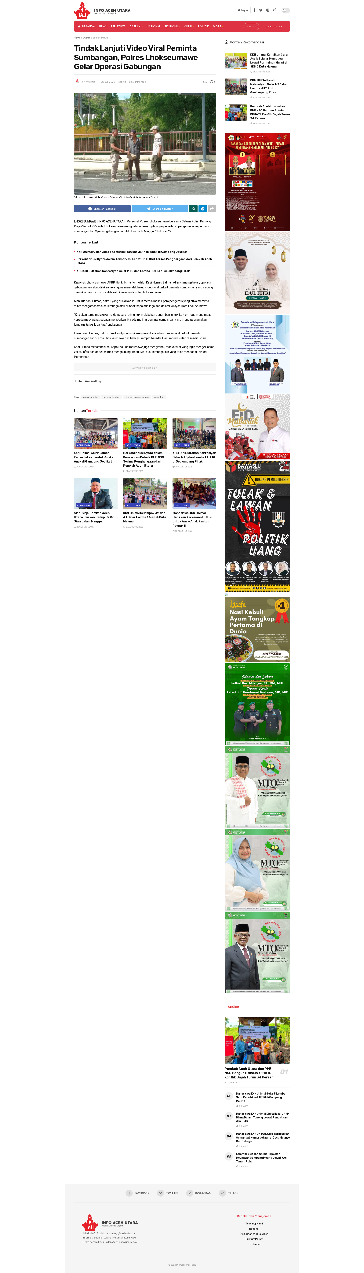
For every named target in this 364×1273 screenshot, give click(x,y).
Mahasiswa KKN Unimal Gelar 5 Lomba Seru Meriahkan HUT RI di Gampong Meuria (260, 1097)
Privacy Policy (254, 1238)
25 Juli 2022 (108, 81)
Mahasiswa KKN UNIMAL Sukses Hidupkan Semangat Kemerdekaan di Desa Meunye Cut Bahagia (263, 1137)
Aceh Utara (83, 445)
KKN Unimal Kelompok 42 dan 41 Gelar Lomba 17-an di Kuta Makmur (144, 517)
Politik (203, 26)
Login (244, 10)
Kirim (251, 26)
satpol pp (159, 397)
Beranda (88, 26)
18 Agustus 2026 (183, 531)
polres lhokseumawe (137, 397)
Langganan (274, 26)
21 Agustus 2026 (85, 466)
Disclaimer (254, 1244)
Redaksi (90, 81)
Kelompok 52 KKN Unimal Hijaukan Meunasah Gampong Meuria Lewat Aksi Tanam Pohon (261, 1157)
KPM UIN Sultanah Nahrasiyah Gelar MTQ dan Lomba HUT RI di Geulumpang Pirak (133, 271)
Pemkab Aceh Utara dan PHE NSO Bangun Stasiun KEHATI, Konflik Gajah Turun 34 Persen (249, 1073)
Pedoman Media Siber (254, 1233)
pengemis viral (111, 397)
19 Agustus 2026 (134, 526)
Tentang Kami (254, 1223)
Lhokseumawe (100, 37)
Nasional (154, 26)
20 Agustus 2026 (183, 466)
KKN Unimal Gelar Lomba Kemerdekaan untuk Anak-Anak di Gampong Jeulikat (132, 252)
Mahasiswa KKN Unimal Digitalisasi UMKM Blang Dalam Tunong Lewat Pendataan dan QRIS (262, 1117)
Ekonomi (171, 26)
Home (77, 37)
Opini (188, 26)
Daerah (135, 26)
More (217, 26)
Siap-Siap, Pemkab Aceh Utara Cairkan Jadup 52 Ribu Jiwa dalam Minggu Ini (95, 517)
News (103, 26)
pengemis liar (90, 397)
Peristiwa (118, 26)
